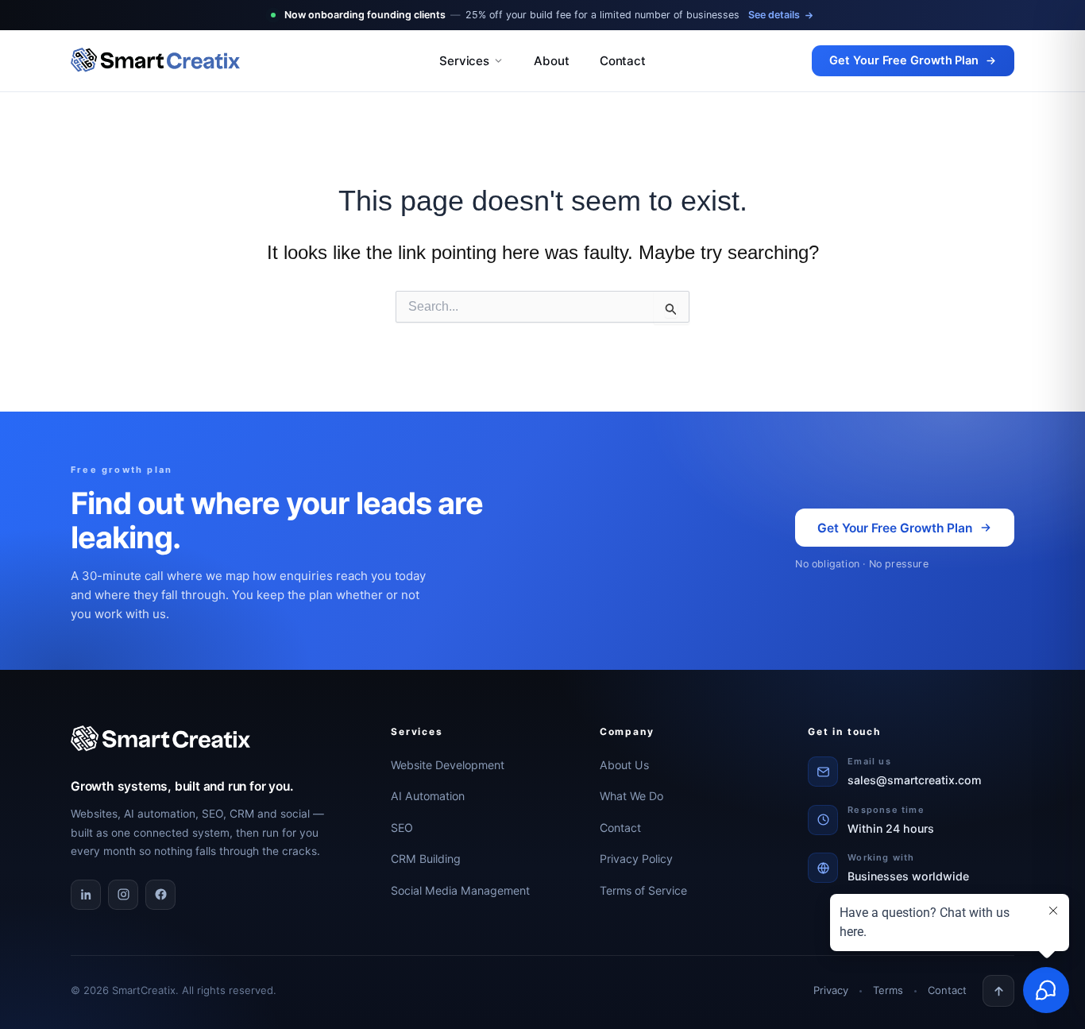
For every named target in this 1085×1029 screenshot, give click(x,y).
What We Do (631, 796)
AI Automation (428, 796)
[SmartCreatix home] (239, 61)
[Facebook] (160, 895)
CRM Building (426, 858)
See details (774, 15)
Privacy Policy (636, 858)
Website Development (447, 765)
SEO (402, 827)
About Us (624, 765)
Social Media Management (460, 890)
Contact (623, 60)
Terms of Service (643, 890)
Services (464, 60)
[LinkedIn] (86, 895)
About (552, 60)
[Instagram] (123, 895)
